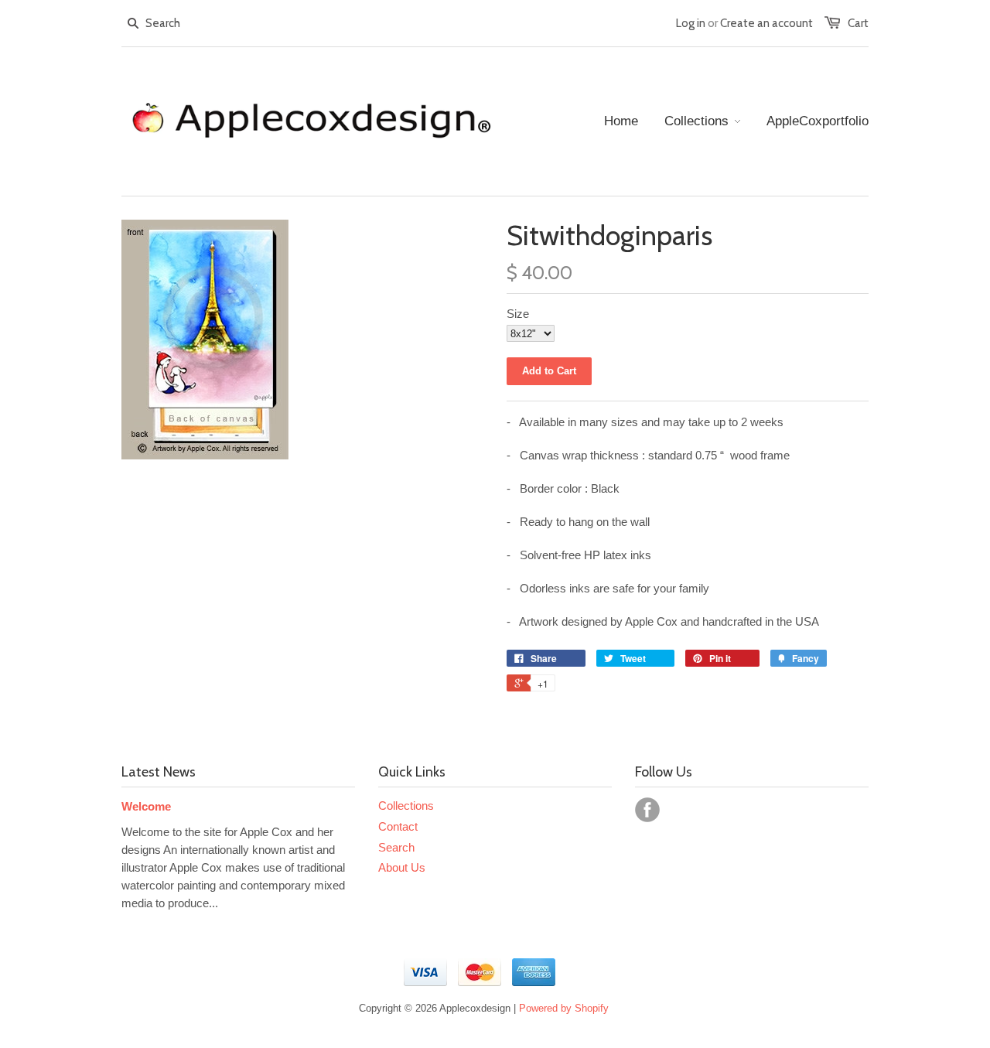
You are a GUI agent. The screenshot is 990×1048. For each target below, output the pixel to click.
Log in (690, 23)
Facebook (647, 809)
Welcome (146, 806)
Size (518, 313)
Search (396, 847)
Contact (398, 826)
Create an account (766, 23)
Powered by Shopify (564, 1008)
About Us (401, 867)
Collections (406, 805)
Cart (858, 23)
